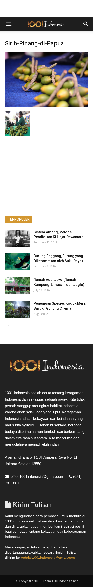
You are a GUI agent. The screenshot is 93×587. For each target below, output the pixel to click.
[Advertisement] (46, 8)
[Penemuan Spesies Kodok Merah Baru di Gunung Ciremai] (17, 309)
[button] (86, 24)
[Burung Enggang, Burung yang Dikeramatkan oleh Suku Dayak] (17, 261)
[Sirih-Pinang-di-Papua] (46, 106)
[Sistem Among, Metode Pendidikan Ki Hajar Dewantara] (17, 238)
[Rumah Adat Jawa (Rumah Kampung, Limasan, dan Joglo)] (17, 285)
